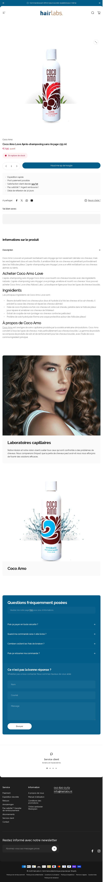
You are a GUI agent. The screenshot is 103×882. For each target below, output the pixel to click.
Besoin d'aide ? (94, 200)
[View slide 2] (49, 769)
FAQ (31, 610)
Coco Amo (8, 139)
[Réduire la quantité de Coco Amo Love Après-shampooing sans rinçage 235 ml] (5, 166)
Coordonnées (91, 876)
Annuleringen (8, 806)
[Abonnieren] (53, 850)
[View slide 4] (55, 769)
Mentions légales (80, 876)
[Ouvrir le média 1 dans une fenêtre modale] (95, 42)
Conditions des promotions (34, 803)
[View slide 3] (52, 769)
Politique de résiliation (50, 879)
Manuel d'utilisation (36, 798)
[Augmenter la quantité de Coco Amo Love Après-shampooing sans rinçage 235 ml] (17, 166)
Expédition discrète (11, 798)
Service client (50, 760)
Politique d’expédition (66, 876)
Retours (6, 802)
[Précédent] (3, 3)
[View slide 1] (46, 769)
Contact (6, 823)
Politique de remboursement (15, 876)
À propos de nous (35, 794)
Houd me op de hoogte (61, 165)
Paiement (6, 794)
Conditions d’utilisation (51, 876)
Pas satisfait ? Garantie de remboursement (12, 810)
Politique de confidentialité (33, 876)
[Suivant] (99, 3)
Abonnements (9, 816)
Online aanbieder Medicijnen (35, 809)
